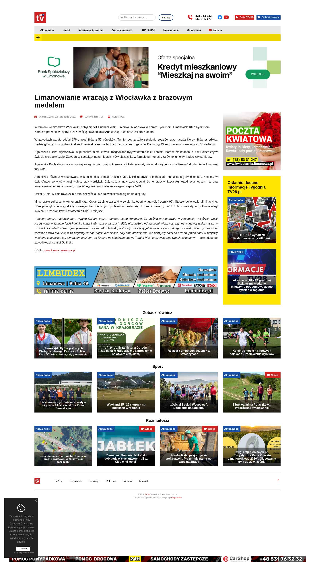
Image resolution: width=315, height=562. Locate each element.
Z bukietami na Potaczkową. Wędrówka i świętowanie (252, 406)
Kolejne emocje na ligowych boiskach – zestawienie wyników (252, 352)
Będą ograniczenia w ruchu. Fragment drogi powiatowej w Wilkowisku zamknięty (63, 458)
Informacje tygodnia (90, 30)
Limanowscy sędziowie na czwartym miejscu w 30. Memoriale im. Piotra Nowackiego (63, 405)
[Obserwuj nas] (220, 17)
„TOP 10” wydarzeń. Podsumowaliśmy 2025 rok (252, 236)
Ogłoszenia (194, 30)
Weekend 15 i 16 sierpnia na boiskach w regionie (126, 406)
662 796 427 (203, 19)
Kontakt (143, 481)
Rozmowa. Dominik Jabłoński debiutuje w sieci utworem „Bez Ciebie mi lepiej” (126, 458)
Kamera (217, 30)
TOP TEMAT (147, 30)
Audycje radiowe (121, 30)
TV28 (147, 494)
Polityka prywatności (23, 552)
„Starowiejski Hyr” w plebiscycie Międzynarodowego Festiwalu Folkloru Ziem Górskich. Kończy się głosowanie (63, 351)
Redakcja (94, 481)
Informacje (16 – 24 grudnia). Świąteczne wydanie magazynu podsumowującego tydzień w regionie (252, 285)
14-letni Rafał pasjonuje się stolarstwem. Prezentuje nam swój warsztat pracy (189, 458)
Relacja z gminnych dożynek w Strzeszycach (189, 352)
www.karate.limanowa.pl (59, 250)
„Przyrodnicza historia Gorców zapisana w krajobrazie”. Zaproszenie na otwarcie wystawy (126, 351)
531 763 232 (203, 15)
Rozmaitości (171, 30)
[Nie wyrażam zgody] (35, 500)
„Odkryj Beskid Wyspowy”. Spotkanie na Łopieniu (189, 406)
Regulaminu (176, 497)
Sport (66, 30)
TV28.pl (58, 481)
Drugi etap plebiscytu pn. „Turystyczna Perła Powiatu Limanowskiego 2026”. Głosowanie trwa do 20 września (252, 456)
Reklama (111, 481)
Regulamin (76, 481)
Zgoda (23, 548)
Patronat (128, 481)
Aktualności (47, 30)
